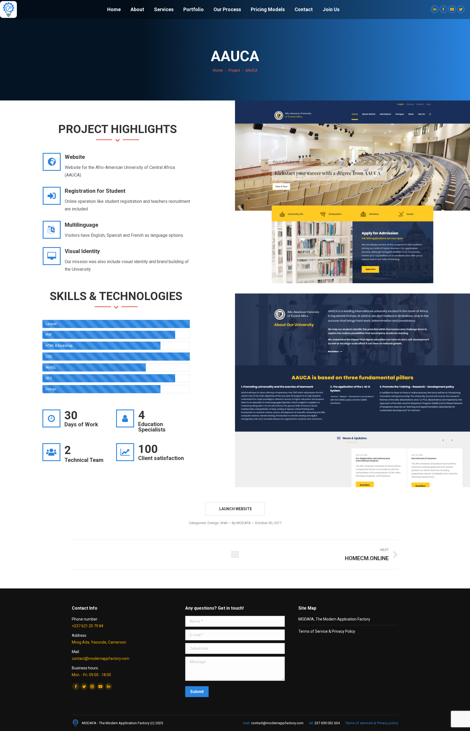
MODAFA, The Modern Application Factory (334, 619)
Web (224, 523)
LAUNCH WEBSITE (235, 509)
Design (213, 523)
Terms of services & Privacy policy (371, 723)
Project (234, 70)
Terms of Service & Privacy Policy (326, 631)
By (241, 523)
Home (218, 70)
